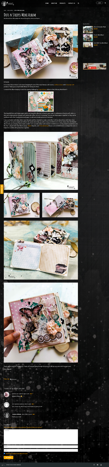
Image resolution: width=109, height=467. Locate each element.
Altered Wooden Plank (100, 27)
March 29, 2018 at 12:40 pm (25, 404)
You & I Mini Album (99, 35)
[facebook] (94, 465)
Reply (31, 393)
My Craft (71, 85)
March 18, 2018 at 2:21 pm (24, 393)
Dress (67, 85)
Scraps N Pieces (42, 89)
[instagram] (97, 465)
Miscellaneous (10, 10)
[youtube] (101, 465)
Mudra (29, 126)
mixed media (14, 379)
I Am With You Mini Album (101, 43)
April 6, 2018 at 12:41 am (27, 414)
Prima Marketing (43, 126)
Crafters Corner (58, 85)
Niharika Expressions (16, 414)
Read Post (96, 28)
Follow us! (2, 189)
